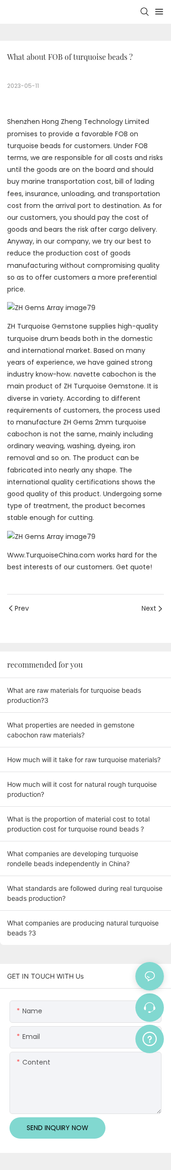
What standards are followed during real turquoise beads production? (84, 893)
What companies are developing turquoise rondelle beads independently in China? (72, 858)
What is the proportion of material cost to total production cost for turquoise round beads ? (78, 824)
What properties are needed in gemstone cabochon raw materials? (70, 730)
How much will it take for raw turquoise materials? (84, 759)
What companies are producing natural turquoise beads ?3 (83, 928)
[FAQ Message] (149, 1037)
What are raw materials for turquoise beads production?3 (74, 695)
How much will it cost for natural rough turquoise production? (82, 789)
